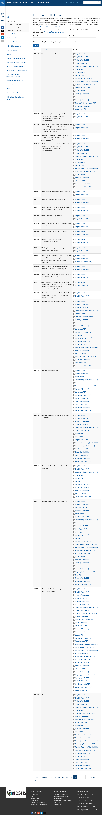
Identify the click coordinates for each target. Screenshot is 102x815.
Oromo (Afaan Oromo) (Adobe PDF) (87, 544)
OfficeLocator (2, 17)
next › (93, 777)
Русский (91, 794)
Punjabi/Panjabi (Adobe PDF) (85, 85)
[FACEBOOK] (2, 27)
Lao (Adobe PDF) (80, 75)
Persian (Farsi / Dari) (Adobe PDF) (86, 81)
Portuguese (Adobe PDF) (83, 338)
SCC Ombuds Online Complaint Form (15, 98)
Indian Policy (10, 85)
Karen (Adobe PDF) (81, 626)
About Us (34, 796)
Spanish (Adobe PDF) (82, 97)
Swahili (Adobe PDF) (82, 100)
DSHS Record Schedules (15, 25)
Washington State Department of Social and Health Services (27, 2)
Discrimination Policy (12, 93)
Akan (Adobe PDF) (81, 507)
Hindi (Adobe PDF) (81, 623)
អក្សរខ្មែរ (84, 800)
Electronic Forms (11, 21)
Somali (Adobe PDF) (82, 94)
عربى (79, 800)
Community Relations (13, 34)
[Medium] (44, 813)
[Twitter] (35, 813)
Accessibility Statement (61, 796)
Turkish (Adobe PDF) (82, 681)
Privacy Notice (58, 802)
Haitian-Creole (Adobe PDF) (84, 619)
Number (37, 50)
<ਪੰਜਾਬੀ (89, 800)
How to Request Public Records (16, 62)
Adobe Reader (58, 798)
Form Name (73, 36)
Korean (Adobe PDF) (82, 72)
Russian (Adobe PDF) (82, 91)
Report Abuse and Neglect (39, 805)
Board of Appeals (11, 50)
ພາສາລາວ (86, 810)
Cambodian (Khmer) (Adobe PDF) (86, 66)
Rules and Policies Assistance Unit (17, 70)
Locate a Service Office (38, 802)
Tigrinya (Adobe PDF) (82, 578)
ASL (96, 810)
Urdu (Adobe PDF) (81, 363)
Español (85, 794)
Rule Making (57, 805)
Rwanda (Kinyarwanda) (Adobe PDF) (87, 347)
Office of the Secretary (17, 8)
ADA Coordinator (11, 89)
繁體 (82, 797)
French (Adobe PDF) (82, 320)
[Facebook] (32, 813)
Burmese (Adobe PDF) (82, 517)
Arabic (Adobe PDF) (81, 63)
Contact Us (34, 800)
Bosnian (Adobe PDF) (82, 601)
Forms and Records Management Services (14, 29)
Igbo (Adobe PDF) (81, 529)
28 (67, 777)
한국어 (87, 797)
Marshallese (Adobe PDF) (83, 78)
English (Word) (80, 54)
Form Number (38, 36)
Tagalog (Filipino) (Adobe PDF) (85, 103)
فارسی (91, 806)
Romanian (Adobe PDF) (83, 88)
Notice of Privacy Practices (62, 800)
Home (8, 8)
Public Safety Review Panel (14, 66)
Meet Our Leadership (13, 38)
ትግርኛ (92, 810)
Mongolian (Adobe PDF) (83, 738)
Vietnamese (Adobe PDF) (83, 109)
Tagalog (79, 810)
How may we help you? (73, 2)
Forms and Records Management (55, 32)
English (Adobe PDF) (82, 57)
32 (83, 777)
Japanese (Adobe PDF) (82, 323)
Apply (36, 45)
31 (79, 777)
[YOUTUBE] (2, 34)
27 (63, 777)
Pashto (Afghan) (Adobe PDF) (85, 647)
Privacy (8, 54)
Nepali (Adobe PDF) (81, 335)
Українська (88, 803)
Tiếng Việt (80, 806)
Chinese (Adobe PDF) (82, 69)
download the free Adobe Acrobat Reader (47, 27)
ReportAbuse (2, 22)
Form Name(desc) (47, 50)
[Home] (2, 3)
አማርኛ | (86, 806)
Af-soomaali (80, 803)
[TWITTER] (2, 31)
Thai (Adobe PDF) (81, 575)
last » (36, 781)
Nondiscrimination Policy (61, 794)
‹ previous (44, 777)
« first (37, 777)
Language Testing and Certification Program (13, 76)
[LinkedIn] (41, 813)
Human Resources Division (14, 81)
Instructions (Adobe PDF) (83, 262)
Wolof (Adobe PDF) (81, 690)
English (79, 794)
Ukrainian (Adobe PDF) (82, 106)
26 (59, 777)
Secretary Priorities (12, 42)
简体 (78, 797)
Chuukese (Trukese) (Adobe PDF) (86, 317)
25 (55, 777)
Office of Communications (14, 46)
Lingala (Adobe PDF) (82, 440)
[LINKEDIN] (2, 37)
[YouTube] (38, 813)
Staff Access (34, 794)
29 (71, 777)
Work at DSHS (35, 798)
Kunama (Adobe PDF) (82, 729)
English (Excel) (80, 231)
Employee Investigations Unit (15, 58)
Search (99, 2)
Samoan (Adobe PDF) (82, 560)
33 (87, 777)
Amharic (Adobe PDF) (82, 60)
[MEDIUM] (2, 41)
